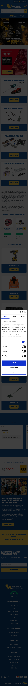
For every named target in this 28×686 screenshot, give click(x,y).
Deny (14, 372)
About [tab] (23, 316)
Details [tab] (14, 316)
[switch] (24, 346)
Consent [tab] (5, 316)
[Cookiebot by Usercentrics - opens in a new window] (20, 312)
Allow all (14, 362)
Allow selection (14, 367)
